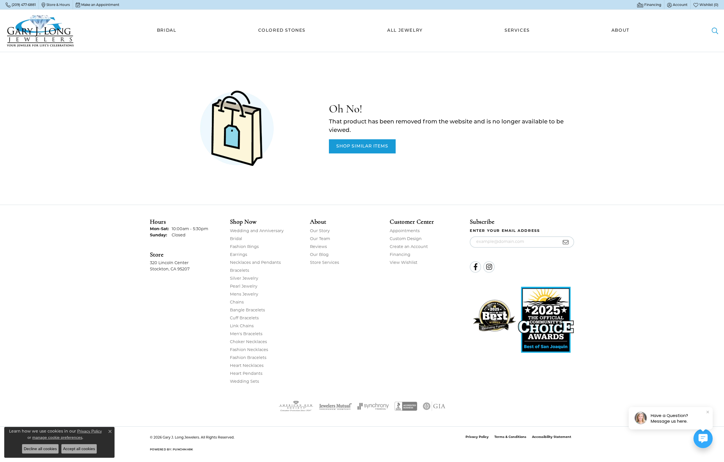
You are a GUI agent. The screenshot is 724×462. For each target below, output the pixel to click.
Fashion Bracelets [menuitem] (248, 358)
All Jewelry (405, 31)
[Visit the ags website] (296, 406)
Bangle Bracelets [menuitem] (247, 310)
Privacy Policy (477, 437)
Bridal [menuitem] (236, 239)
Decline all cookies (40, 448)
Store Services (324, 263)
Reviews (318, 247)
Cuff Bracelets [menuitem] (244, 318)
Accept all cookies (79, 448)
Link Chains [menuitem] (242, 326)
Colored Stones (281, 31)
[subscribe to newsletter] (566, 242)
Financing (400, 255)
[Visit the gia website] (434, 406)
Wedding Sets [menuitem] (244, 382)
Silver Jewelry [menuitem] (244, 279)
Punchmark (183, 449)
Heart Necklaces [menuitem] (247, 366)
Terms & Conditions (510, 437)
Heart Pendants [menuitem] (246, 374)
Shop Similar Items (362, 146)
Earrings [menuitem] (238, 255)
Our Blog (319, 255)
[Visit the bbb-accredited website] (406, 406)
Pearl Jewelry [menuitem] (243, 287)
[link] (21, 5)
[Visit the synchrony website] (373, 406)
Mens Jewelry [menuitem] (244, 294)
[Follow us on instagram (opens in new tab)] (489, 267)
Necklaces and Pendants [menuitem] (255, 263)
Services (517, 31)
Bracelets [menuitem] (239, 271)
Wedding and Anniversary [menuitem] (257, 231)
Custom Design (406, 239)
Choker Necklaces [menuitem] (248, 342)
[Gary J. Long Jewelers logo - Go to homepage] (40, 31)
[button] (677, 5)
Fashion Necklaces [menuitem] (249, 350)
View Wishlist (403, 263)
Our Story (320, 231)
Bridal (166, 31)
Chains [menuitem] (237, 302)
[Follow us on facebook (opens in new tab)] (475, 267)
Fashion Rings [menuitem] (244, 247)
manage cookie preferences (57, 437)
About (620, 31)
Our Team (320, 239)
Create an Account (409, 247)
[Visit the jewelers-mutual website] (335, 406)
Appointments (405, 231)
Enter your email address (505, 231)
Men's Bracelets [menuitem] (246, 334)
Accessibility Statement (551, 437)
